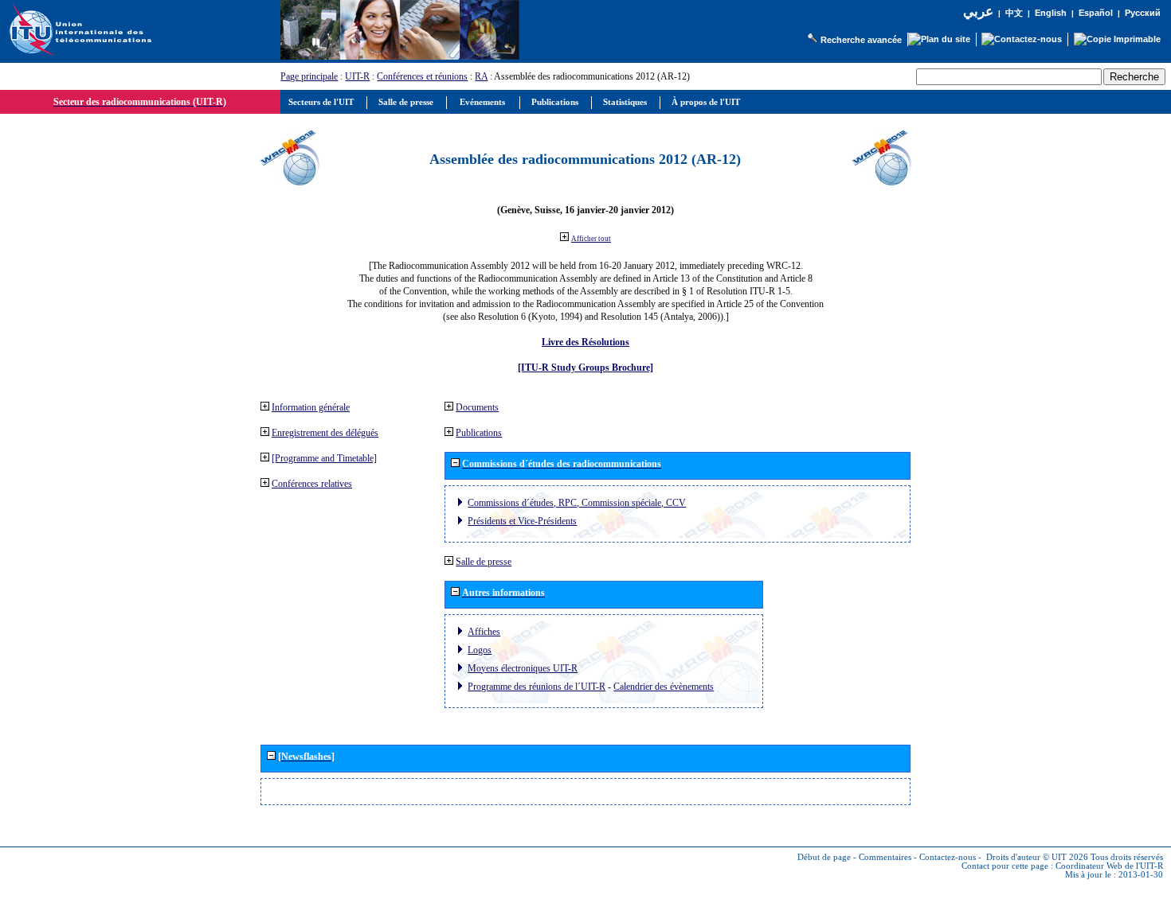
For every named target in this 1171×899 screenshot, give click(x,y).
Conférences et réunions (422, 76)
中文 (1014, 13)
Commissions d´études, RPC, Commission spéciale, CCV (577, 502)
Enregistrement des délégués (325, 432)
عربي (978, 11)
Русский (1143, 13)
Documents (477, 407)
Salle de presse (483, 561)
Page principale (309, 76)
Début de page (824, 857)
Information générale (311, 407)
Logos (480, 650)
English (1051, 13)
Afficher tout (591, 239)
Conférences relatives (312, 483)
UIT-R (357, 76)
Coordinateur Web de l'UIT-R (1109, 866)
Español (1096, 13)
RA (481, 76)
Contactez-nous (947, 857)
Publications (479, 432)
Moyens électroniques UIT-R (523, 668)
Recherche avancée (861, 40)
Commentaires (885, 857)
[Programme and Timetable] (324, 458)
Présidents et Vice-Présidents (522, 521)
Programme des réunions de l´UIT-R (536, 686)
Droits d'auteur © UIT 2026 (1037, 857)
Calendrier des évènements (663, 686)
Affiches (484, 631)
